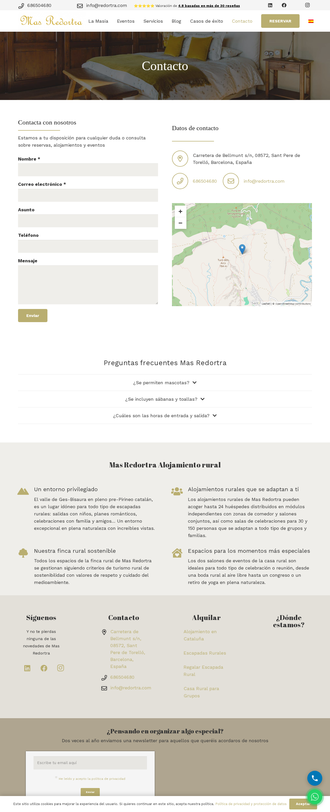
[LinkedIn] (270, 5)
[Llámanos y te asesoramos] (314, 778)
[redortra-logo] (52, 21)
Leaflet (266, 303)
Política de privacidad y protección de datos (251, 804)
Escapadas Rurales (205, 653)
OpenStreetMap (284, 303)
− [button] (180, 223)
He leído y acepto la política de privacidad (92, 779)
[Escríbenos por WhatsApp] (314, 796)
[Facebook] (284, 5)
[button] (111, 21)
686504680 (39, 5)
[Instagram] (307, 5)
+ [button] (180, 211)
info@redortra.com (106, 5)
